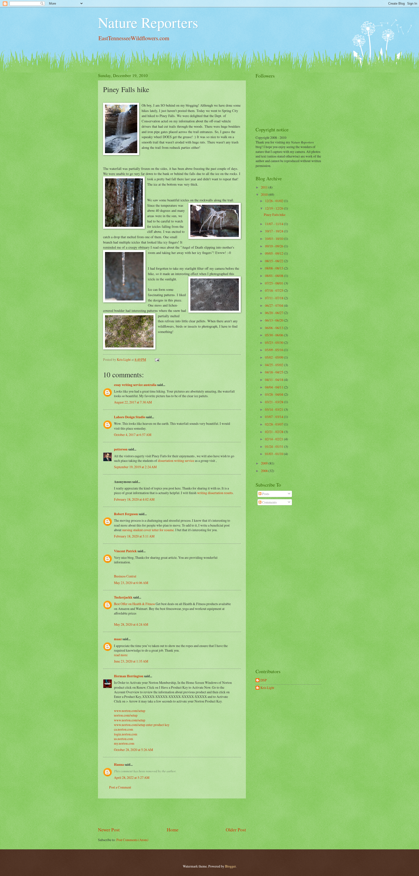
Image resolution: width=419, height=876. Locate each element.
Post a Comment (120, 787)
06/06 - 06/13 (274, 327)
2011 (264, 187)
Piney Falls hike (274, 214)
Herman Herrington (128, 676)
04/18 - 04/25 (274, 372)
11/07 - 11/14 (274, 223)
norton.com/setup (125, 715)
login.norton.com (125, 734)
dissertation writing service (176, 460)
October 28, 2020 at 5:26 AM (133, 749)
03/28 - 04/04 (274, 394)
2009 (264, 463)
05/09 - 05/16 (274, 349)
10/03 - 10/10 (274, 238)
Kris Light (267, 688)
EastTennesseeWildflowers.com (133, 38)
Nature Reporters (148, 22)
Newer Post (109, 830)
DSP (263, 680)
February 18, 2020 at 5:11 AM (134, 536)
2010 (264, 194)
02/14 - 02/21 (274, 439)
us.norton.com (123, 738)
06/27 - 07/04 (274, 305)
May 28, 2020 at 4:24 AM (131, 624)
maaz (118, 639)
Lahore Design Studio (129, 417)
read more (121, 655)
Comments (269, 502)
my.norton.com (124, 743)
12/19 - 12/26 (274, 208)
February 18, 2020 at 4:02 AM (134, 499)
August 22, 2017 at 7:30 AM (133, 402)
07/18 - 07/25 (274, 290)
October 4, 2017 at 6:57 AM (132, 434)
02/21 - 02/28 (274, 431)
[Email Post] (156, 359)
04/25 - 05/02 (274, 365)
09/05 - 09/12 (274, 253)
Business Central (125, 576)
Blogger (230, 866)
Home (172, 830)
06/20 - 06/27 (274, 312)
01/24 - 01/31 (274, 446)
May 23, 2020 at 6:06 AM (131, 582)
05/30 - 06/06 (274, 335)
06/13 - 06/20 (274, 320)
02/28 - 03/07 (274, 424)
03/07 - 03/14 (274, 416)
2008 (264, 470)
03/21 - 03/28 (274, 402)
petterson (121, 449)
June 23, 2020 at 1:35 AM (131, 661)
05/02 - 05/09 (274, 357)
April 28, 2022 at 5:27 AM (131, 777)
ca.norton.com (123, 729)
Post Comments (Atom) (132, 839)
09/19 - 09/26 (274, 246)
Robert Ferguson (126, 514)
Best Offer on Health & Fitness (134, 603)
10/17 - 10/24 (274, 231)
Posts (265, 493)
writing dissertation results (215, 492)
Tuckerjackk (123, 597)
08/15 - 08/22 (274, 261)
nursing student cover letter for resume (148, 530)
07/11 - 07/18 (274, 298)
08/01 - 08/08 (274, 275)
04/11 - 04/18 (274, 379)
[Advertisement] (172, 812)
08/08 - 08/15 (274, 268)
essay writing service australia (135, 384)
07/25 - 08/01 (274, 283)
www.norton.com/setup (129, 710)
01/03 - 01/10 (274, 453)
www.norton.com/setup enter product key (141, 724)
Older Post (236, 830)
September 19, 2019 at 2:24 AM (135, 467)
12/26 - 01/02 (274, 200)
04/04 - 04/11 (274, 387)
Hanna (119, 764)
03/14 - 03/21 (274, 409)
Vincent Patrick (125, 551)
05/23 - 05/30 (274, 342)
